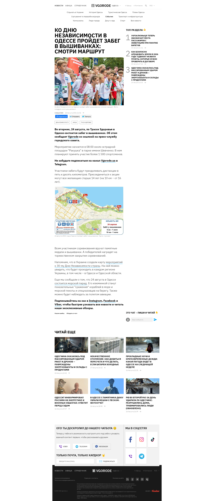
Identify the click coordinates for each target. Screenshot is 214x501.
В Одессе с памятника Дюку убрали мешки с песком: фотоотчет (106, 400)
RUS (151, 5)
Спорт (122, 20)
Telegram (83, 447)
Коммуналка (78, 20)
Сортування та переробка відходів (85, 16)
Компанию (139, 5)
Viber (58, 304)
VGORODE (104, 470)
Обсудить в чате (72, 313)
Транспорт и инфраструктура (131, 16)
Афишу (128, 5)
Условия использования (62, 478)
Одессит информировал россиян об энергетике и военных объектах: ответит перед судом (71, 401)
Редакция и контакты (91, 478)
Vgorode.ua (108, 160)
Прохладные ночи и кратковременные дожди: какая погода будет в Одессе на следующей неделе (142, 361)
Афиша (68, 5)
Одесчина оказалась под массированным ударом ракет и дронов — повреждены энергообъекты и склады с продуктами (145, 74)
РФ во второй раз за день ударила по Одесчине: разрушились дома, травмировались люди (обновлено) (141, 403)
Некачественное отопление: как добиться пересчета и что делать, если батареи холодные (105, 360)
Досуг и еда (110, 20)
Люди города (94, 20)
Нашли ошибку (59, 313)
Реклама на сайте (118, 478)
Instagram (95, 300)
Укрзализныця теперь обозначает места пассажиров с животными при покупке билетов (144, 40)
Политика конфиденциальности (65, 480)
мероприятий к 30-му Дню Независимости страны (89, 263)
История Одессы (96, 12)
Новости (59, 5)
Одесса (116, 471)
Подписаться (109, 461)
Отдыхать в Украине (75, 12)
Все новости (136, 20)
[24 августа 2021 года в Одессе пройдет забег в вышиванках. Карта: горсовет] (89, 210)
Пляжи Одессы (138, 12)
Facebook (109, 300)
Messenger (103, 447)
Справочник (80, 5)
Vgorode (73, 136)
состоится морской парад (71, 283)
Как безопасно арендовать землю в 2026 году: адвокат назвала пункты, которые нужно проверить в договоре (144, 57)
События (109, 16)
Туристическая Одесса (117, 12)
